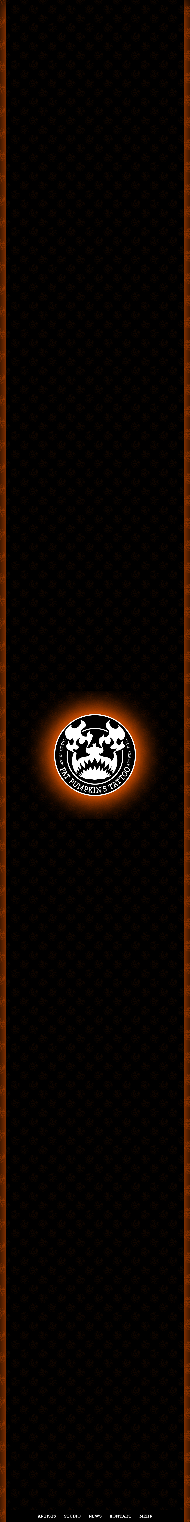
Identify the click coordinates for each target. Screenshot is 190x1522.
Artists (46, 1516)
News (95, 1516)
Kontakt (120, 1516)
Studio (72, 1516)
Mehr (146, 1516)
